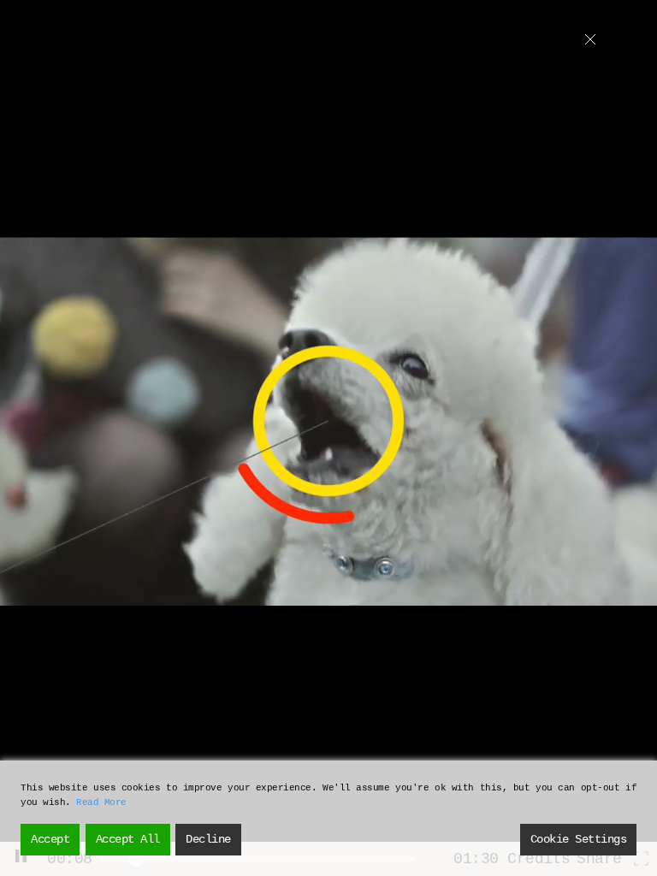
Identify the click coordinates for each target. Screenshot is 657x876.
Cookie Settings (578, 839)
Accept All (128, 839)
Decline (208, 839)
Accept (50, 839)
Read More (101, 802)
